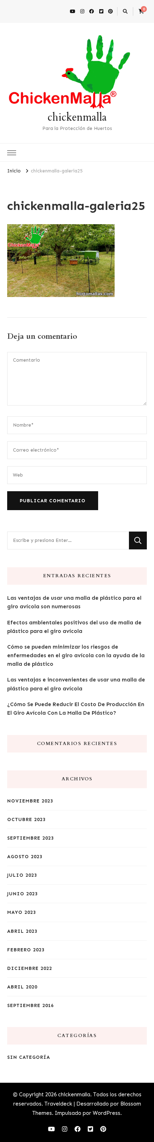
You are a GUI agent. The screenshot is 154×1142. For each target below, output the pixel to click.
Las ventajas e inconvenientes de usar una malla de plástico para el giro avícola (76, 683)
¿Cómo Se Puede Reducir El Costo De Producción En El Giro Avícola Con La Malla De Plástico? (75, 708)
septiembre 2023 (30, 838)
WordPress (106, 1113)
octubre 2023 (26, 819)
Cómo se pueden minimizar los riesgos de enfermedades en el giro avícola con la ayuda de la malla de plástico (76, 655)
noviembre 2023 (30, 801)
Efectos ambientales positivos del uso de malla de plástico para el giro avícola (74, 626)
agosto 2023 (24, 856)
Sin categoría (28, 1057)
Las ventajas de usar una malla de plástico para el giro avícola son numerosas (74, 602)
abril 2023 (22, 931)
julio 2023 (22, 875)
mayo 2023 (21, 912)
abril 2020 (22, 987)
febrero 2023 (25, 949)
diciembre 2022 (29, 968)
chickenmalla (77, 117)
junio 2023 (22, 893)
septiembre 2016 (30, 1005)
